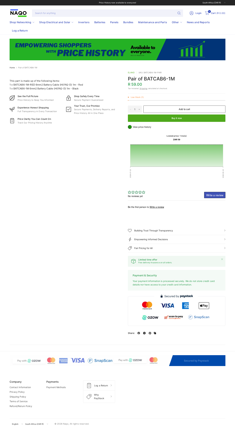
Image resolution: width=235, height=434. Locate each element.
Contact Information (20, 387)
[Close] (222, 259)
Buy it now (177, 118)
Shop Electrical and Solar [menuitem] (54, 22)
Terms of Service (19, 401)
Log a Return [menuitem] (20, 30)
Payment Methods (56, 387)
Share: (131, 333)
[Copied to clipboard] (155, 333)
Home (12, 68)
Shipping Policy (18, 396)
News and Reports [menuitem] (198, 22)
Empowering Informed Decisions (151, 239)
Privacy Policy (17, 392)
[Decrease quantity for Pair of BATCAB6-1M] (130, 109)
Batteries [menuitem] (99, 22)
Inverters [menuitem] (83, 22)
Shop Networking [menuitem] (20, 22)
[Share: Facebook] (139, 333)
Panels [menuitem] (114, 22)
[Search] (179, 13)
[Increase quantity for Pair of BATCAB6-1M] (139, 109)
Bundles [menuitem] (128, 22)
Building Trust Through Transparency (153, 230)
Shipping (143, 88)
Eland (131, 72)
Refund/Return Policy (21, 406)
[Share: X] (144, 333)
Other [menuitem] (175, 22)
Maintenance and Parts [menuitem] (152, 22)
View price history (142, 127)
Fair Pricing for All (143, 248)
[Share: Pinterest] (150, 333)
